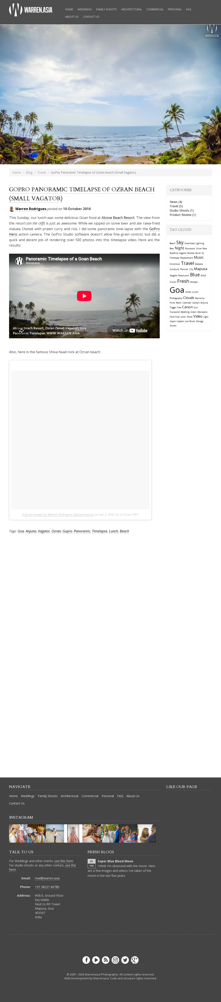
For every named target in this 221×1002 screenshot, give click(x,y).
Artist (203, 275)
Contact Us (91, 17)
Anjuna (31, 531)
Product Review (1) (183, 215)
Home (69, 9)
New (204, 248)
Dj (203, 253)
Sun (196, 307)
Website (199, 264)
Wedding (185, 311)
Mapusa (200, 268)
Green (193, 311)
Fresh (183, 281)
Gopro (67, 531)
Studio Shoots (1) (182, 210)
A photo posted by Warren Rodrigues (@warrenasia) (58, 514)
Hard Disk (175, 316)
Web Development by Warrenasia (86, 978)
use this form (64, 861)
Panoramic (82, 531)
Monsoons (202, 311)
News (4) (176, 202)
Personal (175, 9)
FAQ (188, 9)
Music (199, 257)
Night (179, 248)
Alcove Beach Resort (118, 217)
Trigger (173, 307)
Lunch (113, 531)
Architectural (131, 9)
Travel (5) (176, 206)
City (191, 269)
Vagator (44, 531)
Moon (179, 302)
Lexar (183, 316)
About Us (72, 17)
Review (190, 253)
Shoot (190, 316)
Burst (198, 253)
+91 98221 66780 (47, 887)
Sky (180, 242)
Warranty (199, 298)
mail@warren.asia (47, 878)
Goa (21, 531)
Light (205, 316)
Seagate (173, 275)
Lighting (200, 243)
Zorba (188, 291)
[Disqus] (84, 597)
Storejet (194, 281)
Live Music (190, 321)
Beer (172, 248)
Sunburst (174, 269)
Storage (199, 321)
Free (179, 307)
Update (180, 321)
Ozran (56, 531)
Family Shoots (106, 9)
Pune (172, 302)
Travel (41, 172)
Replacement (186, 257)
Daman (196, 302)
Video (197, 316)
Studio (173, 325)
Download (190, 243)
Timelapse (99, 531)
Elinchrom (175, 264)
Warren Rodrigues (30, 208)
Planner (184, 269)
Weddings (84, 9)
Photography (176, 298)
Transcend (175, 311)
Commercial (155, 9)
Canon (187, 307)
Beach (124, 531)
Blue (195, 275)
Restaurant (183, 275)
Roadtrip (174, 253)
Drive (199, 248)
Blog (29, 172)
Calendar (186, 302)
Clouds (188, 297)
